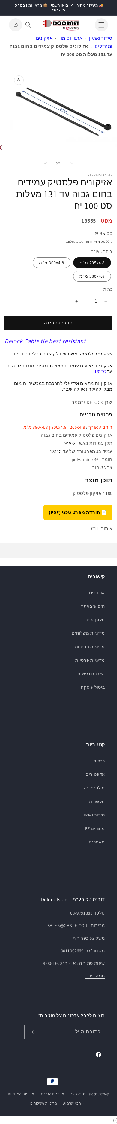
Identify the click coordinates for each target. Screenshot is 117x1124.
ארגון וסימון (70, 38)
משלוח (94, 242)
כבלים (99, 760)
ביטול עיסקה (93, 687)
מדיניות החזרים (52, 1094)
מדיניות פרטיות (90, 660)
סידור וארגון (100, 38)
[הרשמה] (33, 1032)
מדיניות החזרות (90, 646)
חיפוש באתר (93, 606)
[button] (101, 24)
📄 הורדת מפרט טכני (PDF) (78, 512)
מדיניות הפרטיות (21, 1094)
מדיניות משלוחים (88, 633)
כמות (108, 289)
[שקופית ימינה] (45, 163)
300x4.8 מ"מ (51, 262)
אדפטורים (95, 774)
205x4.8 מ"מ (92, 262)
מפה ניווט (95, 976)
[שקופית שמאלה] (71, 163)
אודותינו (97, 592)
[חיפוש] (28, 24)
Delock (91, 1094)
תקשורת (97, 801)
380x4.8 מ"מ (92, 276)
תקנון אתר (95, 619)
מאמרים (97, 842)
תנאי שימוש (72, 1103)
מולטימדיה (94, 787)
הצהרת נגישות (91, 673)
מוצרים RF (95, 828)
